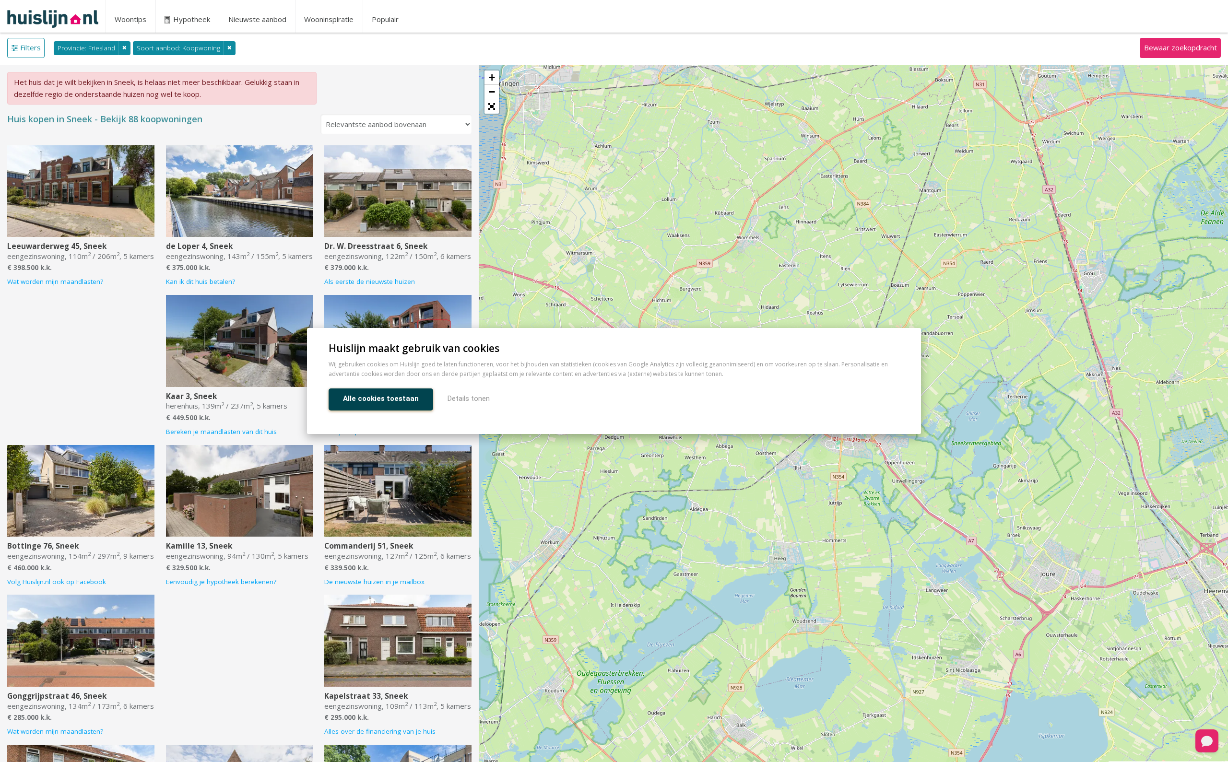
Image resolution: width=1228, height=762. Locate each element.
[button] (491, 106)
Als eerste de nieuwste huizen (369, 281)
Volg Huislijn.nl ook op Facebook (56, 581)
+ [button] (492, 77)
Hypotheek (190, 19)
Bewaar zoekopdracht (1180, 47)
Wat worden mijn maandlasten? (55, 281)
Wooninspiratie (329, 19)
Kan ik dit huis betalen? (200, 281)
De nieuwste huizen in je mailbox (374, 581)
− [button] (492, 92)
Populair (385, 19)
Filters (30, 47)
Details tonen (469, 398)
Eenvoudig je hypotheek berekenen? (221, 581)
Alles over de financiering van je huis (380, 731)
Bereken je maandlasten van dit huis (221, 431)
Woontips (130, 19)
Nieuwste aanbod (257, 19)
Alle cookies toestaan (381, 398)
